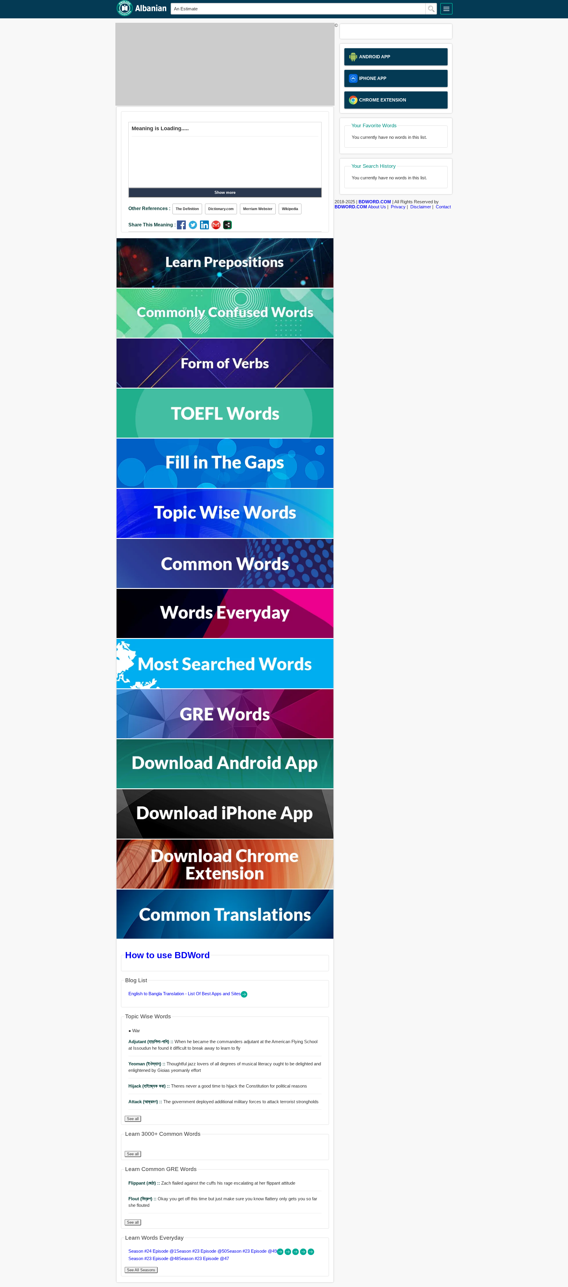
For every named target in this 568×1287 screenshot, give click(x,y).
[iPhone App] (225, 837)
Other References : (149, 208)
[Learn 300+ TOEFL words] (225, 436)
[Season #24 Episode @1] (281, 1253)
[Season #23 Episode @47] (311, 1253)
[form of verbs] (225, 386)
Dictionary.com (221, 209)
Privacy (398, 206)
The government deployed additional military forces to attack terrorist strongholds (223, 1101)
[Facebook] (182, 227)
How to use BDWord (167, 955)
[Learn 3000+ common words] (225, 586)
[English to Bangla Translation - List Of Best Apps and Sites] (244, 995)
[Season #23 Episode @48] (304, 1253)
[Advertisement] (223, 64)
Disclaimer (420, 206)
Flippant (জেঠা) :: (144, 1182)
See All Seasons (141, 1270)
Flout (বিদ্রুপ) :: (143, 1198)
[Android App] (225, 786)
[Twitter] (194, 227)
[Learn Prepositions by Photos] (225, 286)
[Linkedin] (206, 227)
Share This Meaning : (152, 224)
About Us (377, 206)
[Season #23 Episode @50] (288, 1253)
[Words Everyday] (225, 636)
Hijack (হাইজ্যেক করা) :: (149, 1085)
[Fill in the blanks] (225, 486)
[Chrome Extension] (225, 887)
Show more (224, 192)
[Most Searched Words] (225, 686)
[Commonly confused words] (225, 336)
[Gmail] (217, 227)
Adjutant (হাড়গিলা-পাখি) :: (151, 1041)
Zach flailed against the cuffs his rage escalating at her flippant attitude (211, 1182)
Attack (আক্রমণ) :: (145, 1101)
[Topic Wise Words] (225, 536)
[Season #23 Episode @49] (296, 1253)
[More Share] (227, 227)
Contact (443, 206)
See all (133, 1119)
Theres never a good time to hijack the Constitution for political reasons (217, 1085)
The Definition (187, 209)
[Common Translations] (225, 937)
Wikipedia (290, 209)
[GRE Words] (225, 736)
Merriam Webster (257, 209)
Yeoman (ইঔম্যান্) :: (147, 1063)
